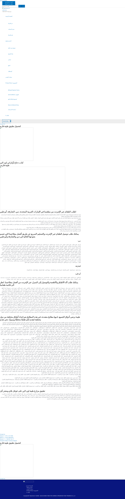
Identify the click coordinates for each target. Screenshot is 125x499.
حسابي (9, 59)
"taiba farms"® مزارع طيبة (6, 11)
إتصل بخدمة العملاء (9, 4)
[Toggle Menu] (13, 20)
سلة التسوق (10, 53)
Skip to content (3, 0)
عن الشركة (10, 23)
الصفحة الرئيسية (9, 16)
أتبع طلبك (10, 71)
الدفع (9, 65)
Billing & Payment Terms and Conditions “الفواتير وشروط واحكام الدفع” (13, 95)
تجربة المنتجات (11, 29)
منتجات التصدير (9, 77)
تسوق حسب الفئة (11, 48)
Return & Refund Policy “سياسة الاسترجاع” (13, 107)
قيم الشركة (10, 35)
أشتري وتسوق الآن (9, 2)
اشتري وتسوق (8, 41)
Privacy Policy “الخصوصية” (11, 83)
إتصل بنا (7, 115)
